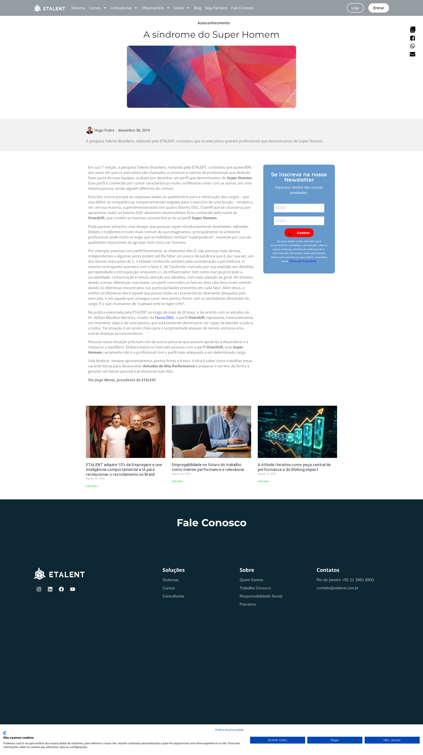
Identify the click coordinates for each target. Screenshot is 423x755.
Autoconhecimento (214, 22)
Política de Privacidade (302, 261)
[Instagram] (39, 589)
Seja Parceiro (216, 8)
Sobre (179, 8)
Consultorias (121, 8)
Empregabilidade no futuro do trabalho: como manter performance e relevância (208, 467)
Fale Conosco (242, 8)
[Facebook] (61, 589)
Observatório (153, 8)
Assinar (303, 233)
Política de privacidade (229, 729)
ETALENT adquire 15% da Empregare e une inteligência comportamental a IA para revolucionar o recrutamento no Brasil (124, 469)
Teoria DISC (164, 317)
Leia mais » (92, 486)
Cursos (95, 8)
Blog (197, 8)
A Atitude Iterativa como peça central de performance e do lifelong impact (294, 467)
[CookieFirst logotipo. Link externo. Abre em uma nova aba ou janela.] (5, 733)
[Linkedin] (50, 589)
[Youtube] (73, 589)
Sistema (78, 8)
